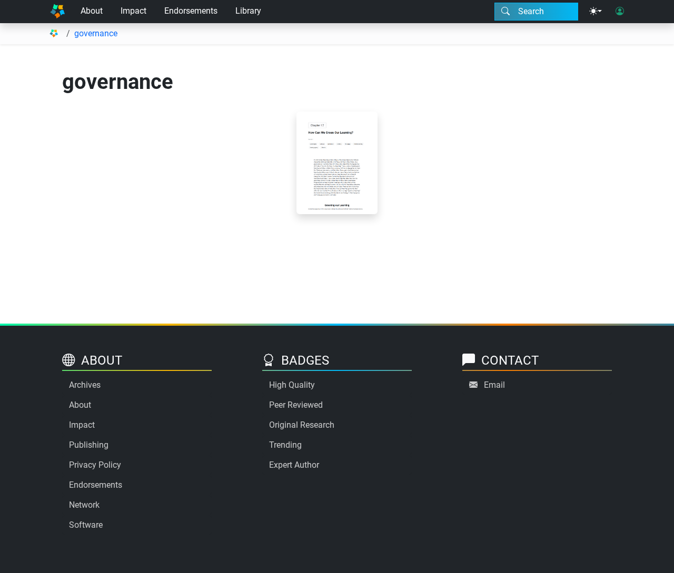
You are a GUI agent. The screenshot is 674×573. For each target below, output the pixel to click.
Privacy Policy (95, 465)
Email (494, 385)
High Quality (292, 385)
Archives (85, 385)
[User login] (620, 12)
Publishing (88, 445)
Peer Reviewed (296, 405)
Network (84, 505)
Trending (285, 445)
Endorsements (190, 11)
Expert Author (294, 465)
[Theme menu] (595, 12)
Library (248, 11)
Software (86, 525)
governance (95, 33)
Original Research (301, 425)
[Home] (57, 11)
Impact (133, 11)
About (92, 11)
